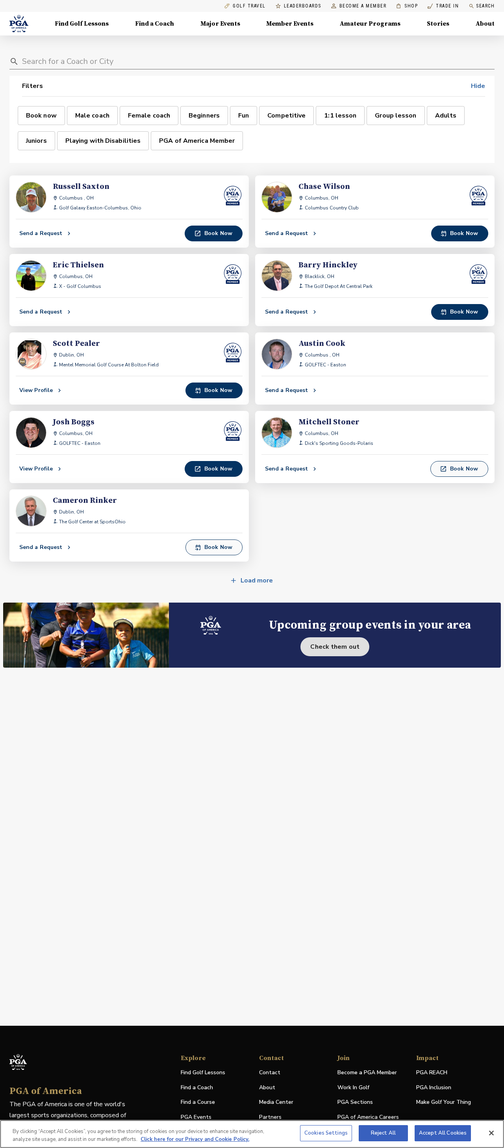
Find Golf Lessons (82, 24)
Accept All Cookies (443, 1133)
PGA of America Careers (368, 1117)
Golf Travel (249, 6)
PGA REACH (431, 1073)
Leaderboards (302, 6)
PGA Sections (355, 1102)
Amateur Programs (370, 24)
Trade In (443, 6)
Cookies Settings (326, 1133)
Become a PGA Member (367, 1072)
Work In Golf (353, 1087)
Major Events (220, 24)
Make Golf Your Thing (443, 1102)
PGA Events (196, 1117)
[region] (252, 1134)
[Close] (491, 1133)
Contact (269, 1072)
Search (485, 6)
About (485, 24)
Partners (270, 1117)
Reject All (383, 1133)
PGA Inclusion (433, 1087)
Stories (438, 24)
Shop (407, 6)
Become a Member (363, 6)
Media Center (276, 1102)
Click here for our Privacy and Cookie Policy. (195, 1139)
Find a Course (198, 1102)
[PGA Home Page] (18, 23)
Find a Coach (154, 24)
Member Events (289, 24)
